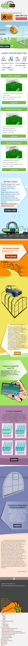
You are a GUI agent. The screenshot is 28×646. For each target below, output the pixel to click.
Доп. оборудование (5, 626)
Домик (4, 616)
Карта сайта (4, 611)
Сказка (4, 622)
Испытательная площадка (6, 640)
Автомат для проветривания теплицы (10, 628)
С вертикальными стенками (8, 621)
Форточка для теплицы (7, 635)
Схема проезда (11, 256)
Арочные (4, 615)
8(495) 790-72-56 (21, 15)
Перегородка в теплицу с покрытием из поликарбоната (13, 632)
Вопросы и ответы (5, 600)
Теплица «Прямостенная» (14, 109)
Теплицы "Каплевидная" (14, 143)
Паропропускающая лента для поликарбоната (12, 631)
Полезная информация (6, 605)
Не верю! (17, 353)
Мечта (4, 619)
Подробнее (14, 103)
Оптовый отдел (4, 604)
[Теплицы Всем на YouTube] (14, 578)
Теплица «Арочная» (14, 76)
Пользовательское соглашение (8, 607)
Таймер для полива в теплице (8, 634)
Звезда (4, 618)
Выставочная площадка (7, 602)
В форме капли (5, 624)
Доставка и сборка (10, 210)
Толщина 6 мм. (7, 435)
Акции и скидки (4, 599)
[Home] (8, 5)
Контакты (3, 609)
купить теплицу (23, 417)
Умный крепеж (4, 641)
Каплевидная (5, 625)
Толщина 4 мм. (21, 435)
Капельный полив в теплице (8, 629)
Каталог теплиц (4, 613)
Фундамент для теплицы (7, 637)
